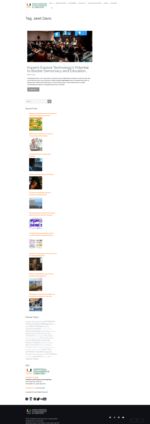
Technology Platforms (94, 3)
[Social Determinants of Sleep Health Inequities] (35, 164)
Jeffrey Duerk (37, 338)
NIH (41, 345)
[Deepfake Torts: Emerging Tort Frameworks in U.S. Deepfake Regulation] (35, 264)
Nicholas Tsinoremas (47, 342)
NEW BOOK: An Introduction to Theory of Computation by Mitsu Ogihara (41, 135)
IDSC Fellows (49, 336)
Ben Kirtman (36, 326)
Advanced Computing (35, 321)
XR (49, 357)
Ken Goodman (45, 338)
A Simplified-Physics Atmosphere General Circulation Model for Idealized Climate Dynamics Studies (41, 234)
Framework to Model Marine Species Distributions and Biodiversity (40, 193)
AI (45, 321)
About (51, 3)
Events (106, 3)
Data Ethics (53, 331)
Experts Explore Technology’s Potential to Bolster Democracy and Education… (58, 69)
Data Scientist (41, 333)
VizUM (44, 356)
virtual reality (28, 356)
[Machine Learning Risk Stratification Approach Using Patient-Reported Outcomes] (35, 124)
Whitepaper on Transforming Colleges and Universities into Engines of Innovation (42, 295)
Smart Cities (46, 349)
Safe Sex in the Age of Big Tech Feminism (41, 174)
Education (82, 3)
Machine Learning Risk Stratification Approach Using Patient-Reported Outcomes (43, 114)
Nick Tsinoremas (33, 345)
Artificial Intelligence (41, 324)
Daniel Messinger (33, 331)
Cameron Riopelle (33, 329)
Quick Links (114, 3)
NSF (44, 345)
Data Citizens (45, 331)
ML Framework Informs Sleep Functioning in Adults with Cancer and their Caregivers (42, 214)
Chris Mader (44, 329)
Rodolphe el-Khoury (31, 347)
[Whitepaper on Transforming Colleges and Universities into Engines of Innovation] (35, 304)
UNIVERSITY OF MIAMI (32, 377)
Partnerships (72, 3)
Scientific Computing (36, 349)
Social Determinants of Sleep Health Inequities (40, 155)
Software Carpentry (35, 351)
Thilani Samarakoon (38, 354)
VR (47, 356)
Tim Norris (51, 354)
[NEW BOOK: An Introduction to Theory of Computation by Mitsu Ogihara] (35, 144)
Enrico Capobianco (39, 336)
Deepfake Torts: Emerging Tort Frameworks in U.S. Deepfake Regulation (43, 254)
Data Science (31, 333)
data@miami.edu (31, 388)
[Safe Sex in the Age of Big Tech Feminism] (35, 182)
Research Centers (61, 3)
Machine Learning (41, 340)
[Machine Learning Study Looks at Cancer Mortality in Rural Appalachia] (35, 284)
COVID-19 (49, 329)
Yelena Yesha (32, 359)
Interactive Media (30, 338)
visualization (37, 356)
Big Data (46, 326)
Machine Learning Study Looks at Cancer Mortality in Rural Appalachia (41, 275)
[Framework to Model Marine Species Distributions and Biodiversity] (35, 203)
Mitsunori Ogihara (33, 343)
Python (48, 345)
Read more (34, 90)
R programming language (43, 347)
